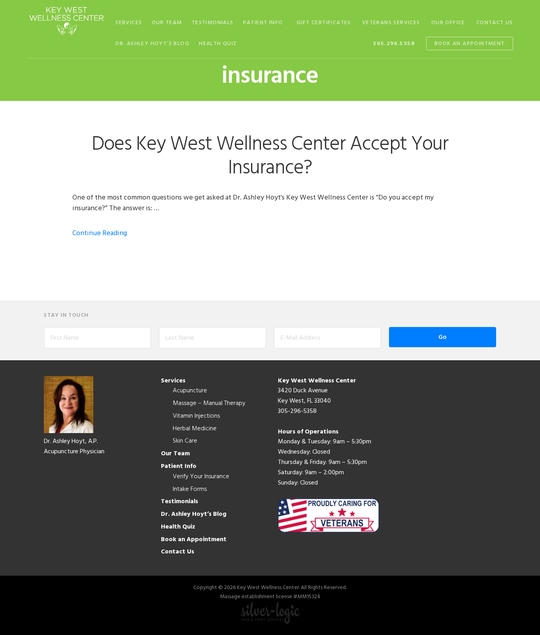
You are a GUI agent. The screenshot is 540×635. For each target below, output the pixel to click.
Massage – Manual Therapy (209, 403)
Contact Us (177, 552)
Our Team (175, 454)
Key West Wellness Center (66, 21)
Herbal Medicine (195, 429)
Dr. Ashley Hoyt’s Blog (194, 514)
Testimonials (179, 501)
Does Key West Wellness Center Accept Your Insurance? (270, 156)
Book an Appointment (194, 539)
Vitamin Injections (196, 416)
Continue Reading (99, 233)
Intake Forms (190, 489)
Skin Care (185, 441)
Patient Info (178, 466)
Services (173, 381)
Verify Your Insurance (201, 476)
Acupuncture (190, 391)
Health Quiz (178, 527)
